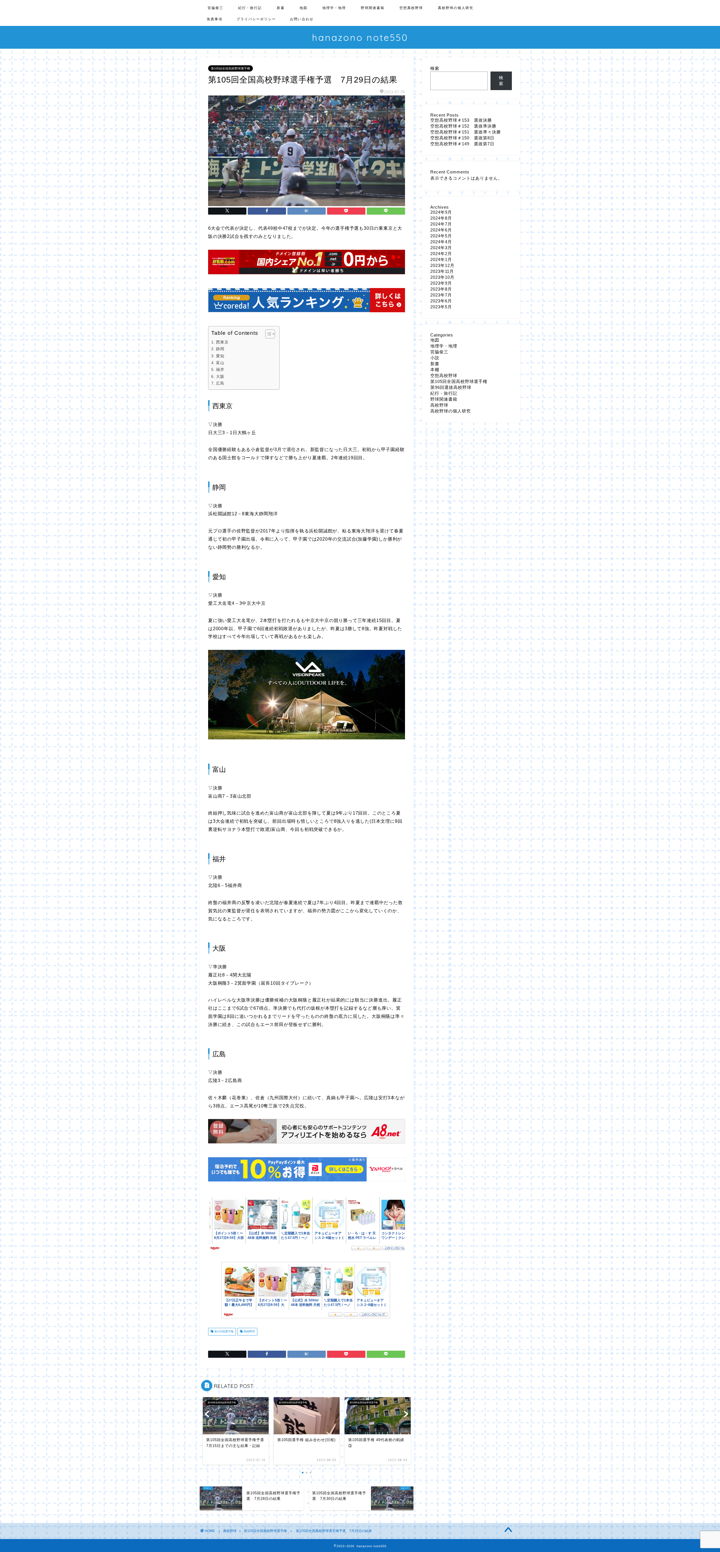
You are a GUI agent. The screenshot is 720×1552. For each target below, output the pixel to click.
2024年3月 (441, 247)
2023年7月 (441, 295)
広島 (220, 383)
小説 (434, 357)
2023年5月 (441, 306)
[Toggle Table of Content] (267, 334)
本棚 (434, 369)
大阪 (220, 376)
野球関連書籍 (372, 8)
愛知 (220, 356)
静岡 (220, 349)
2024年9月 (441, 212)
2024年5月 (441, 235)
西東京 (222, 342)
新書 (281, 8)
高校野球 (249, 1331)
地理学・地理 (334, 8)
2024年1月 (441, 259)
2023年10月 (442, 277)
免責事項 (214, 19)
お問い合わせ (302, 19)
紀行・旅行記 (250, 8)
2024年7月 (441, 224)
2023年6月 (441, 300)
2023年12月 (442, 265)
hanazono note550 (360, 37)
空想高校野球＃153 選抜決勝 (461, 120)
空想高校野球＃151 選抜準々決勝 (465, 132)
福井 (220, 369)
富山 (220, 362)
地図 (303, 8)
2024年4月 (441, 241)
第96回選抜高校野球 (450, 387)
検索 (434, 68)
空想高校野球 (411, 8)
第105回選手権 (223, 1331)
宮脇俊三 (215, 8)
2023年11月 (442, 271)
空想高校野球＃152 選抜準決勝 (463, 126)
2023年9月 (441, 283)
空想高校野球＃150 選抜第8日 (462, 137)
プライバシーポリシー (256, 19)
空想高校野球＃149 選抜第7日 (462, 143)
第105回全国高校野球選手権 (230, 68)
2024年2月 (441, 253)
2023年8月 (441, 289)
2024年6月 (441, 230)
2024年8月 (441, 218)
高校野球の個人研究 (455, 8)
